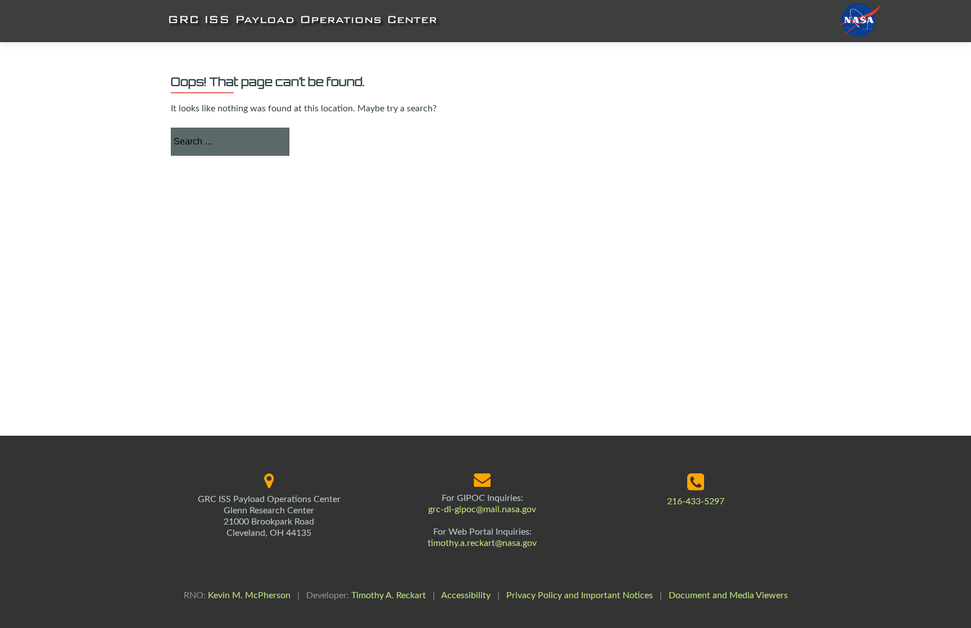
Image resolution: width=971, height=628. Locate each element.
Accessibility (466, 595)
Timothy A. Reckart (388, 595)
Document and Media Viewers (728, 595)
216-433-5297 (695, 501)
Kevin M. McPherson (249, 595)
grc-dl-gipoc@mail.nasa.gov (482, 509)
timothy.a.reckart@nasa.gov (482, 543)
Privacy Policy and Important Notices (579, 595)
